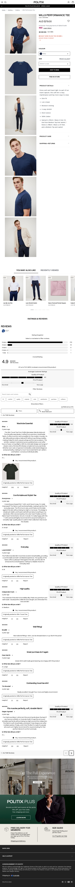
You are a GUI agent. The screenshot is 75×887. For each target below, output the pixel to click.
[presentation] (26, 270)
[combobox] (54, 64)
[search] (5, 2)
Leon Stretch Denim (31, 303)
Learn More (47, 28)
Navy (44, 53)
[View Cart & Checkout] (73, 2)
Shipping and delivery (18, 841)
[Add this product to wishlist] (68, 21)
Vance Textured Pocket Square (57, 303)
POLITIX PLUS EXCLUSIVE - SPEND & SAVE (37, 6)
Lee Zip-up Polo (7, 303)
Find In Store (54, 77)
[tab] (26, 270)
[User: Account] (68, 2)
